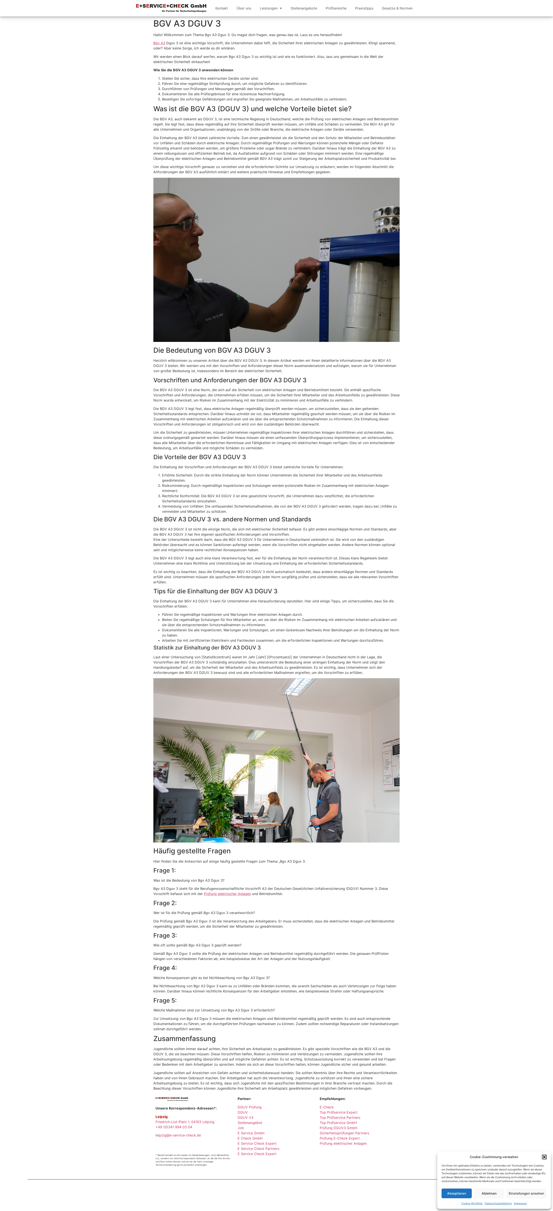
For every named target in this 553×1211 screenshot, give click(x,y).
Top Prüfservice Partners (340, 1117)
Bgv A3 (159, 43)
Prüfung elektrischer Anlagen (227, 894)
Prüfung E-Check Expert (340, 1138)
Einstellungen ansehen (526, 1193)
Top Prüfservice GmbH (338, 1123)
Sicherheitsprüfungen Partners (344, 1133)
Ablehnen (489, 1193)
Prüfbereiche (336, 8)
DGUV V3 (245, 1117)
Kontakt (221, 8)
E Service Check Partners (258, 1148)
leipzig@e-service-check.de (178, 1135)
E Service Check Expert (258, 1143)
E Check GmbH (250, 1138)
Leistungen (269, 8)
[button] (544, 1157)
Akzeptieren (456, 1193)
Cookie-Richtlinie (472, 1203)
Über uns (244, 8)
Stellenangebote (304, 8)
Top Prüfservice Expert (339, 1112)
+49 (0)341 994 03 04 (174, 1127)
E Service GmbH (251, 1133)
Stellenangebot (250, 1123)
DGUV (243, 1112)
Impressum (520, 1203)
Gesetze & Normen (397, 8)
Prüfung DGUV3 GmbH (338, 1128)
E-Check (327, 1107)
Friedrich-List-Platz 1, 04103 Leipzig (185, 1122)
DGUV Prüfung (250, 1107)
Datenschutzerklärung (498, 1203)
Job (241, 1128)
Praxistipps (364, 8)
